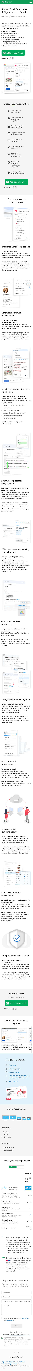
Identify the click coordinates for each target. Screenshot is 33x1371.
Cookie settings (6, 1364)
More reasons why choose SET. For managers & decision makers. (20, 1077)
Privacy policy (10, 1362)
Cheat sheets (13, 1065)
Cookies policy (20, 1362)
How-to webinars (14, 1072)
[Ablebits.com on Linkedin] (17, 1352)
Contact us (15, 1364)
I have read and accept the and (16, 1319)
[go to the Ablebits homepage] (6, 2)
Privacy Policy (13, 1081)
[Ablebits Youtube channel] (14, 1352)
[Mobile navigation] (31, 2)
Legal (3, 1362)
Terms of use (25, 1318)
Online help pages (14, 1069)
